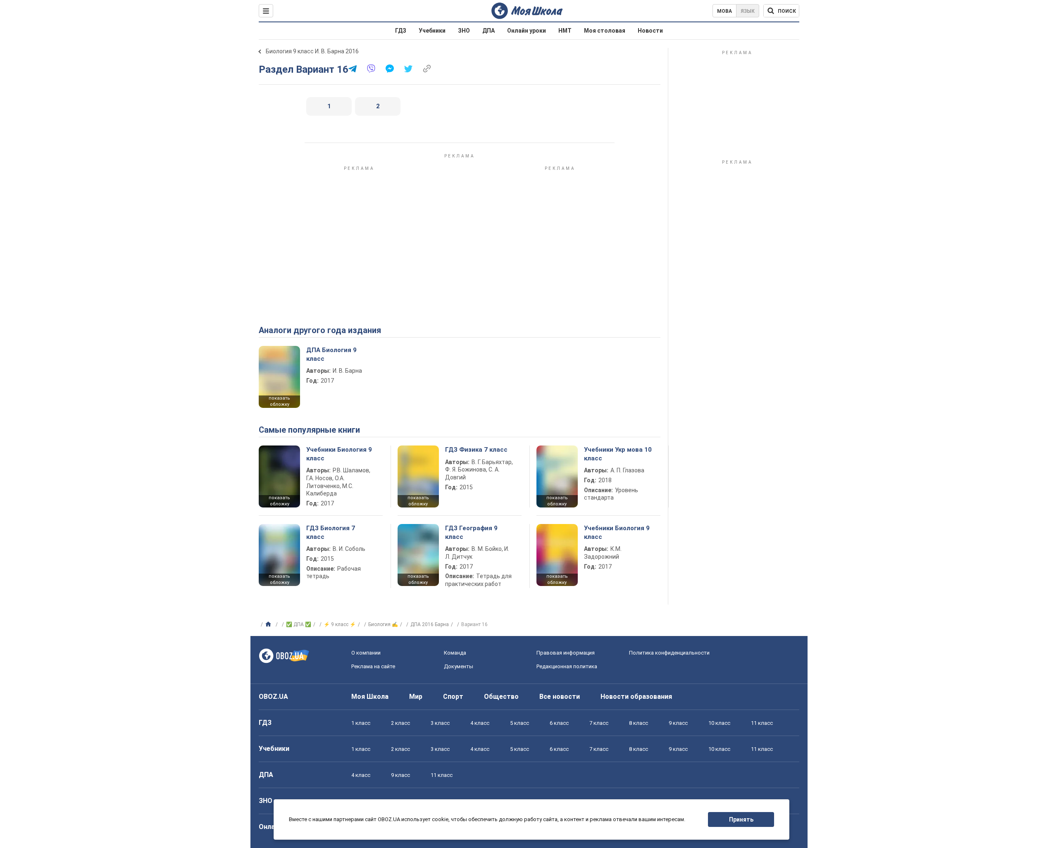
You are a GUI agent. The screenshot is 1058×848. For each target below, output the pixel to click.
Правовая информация (565, 653)
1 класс (360, 723)
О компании (366, 653)
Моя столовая (604, 30)
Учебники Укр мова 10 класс (618, 454)
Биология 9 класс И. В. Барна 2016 (312, 51)
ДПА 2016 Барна (429, 624)
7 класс (598, 723)
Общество (501, 696)
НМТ (565, 30)
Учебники (432, 30)
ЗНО (464, 30)
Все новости (559, 696)
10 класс (719, 723)
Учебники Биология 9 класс (339, 454)
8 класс (638, 723)
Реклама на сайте (373, 666)
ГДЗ (400, 30)
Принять (741, 819)
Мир (415, 696)
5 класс (519, 723)
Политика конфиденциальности (669, 653)
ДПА (488, 30)
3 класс (440, 723)
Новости (650, 30)
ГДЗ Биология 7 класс (330, 532)
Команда (455, 653)
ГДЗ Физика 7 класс (476, 449)
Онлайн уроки (526, 30)
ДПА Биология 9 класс (331, 354)
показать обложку (279, 401)
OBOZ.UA (273, 696)
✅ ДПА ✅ (298, 624)
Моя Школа (369, 696)
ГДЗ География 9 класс (471, 532)
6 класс (559, 723)
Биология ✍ (383, 624)
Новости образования (636, 696)
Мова (724, 11)
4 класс (479, 723)
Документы (458, 666)
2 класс (400, 723)
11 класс (762, 723)
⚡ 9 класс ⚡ (340, 624)
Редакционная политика (566, 666)
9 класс (678, 723)
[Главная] (269, 624)
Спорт (453, 696)
